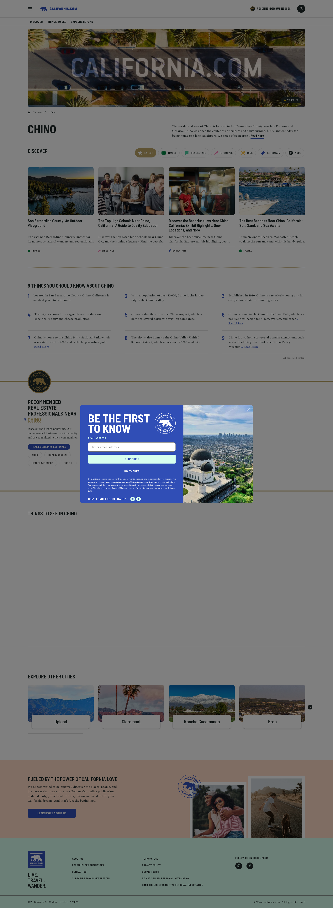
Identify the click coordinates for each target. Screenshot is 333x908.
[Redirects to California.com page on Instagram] (132, 499)
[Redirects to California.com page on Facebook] (138, 499)
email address (97, 438)
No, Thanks (132, 471)
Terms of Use (118, 488)
